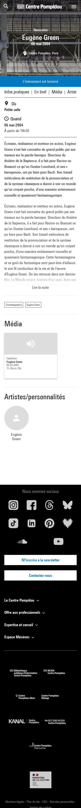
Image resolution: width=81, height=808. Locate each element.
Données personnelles (62, 801)
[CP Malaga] (53, 700)
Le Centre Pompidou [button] (19, 600)
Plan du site (33, 801)
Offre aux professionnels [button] (22, 612)
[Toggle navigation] (74, 6)
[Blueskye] (68, 506)
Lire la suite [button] (40, 287)
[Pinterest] (50, 524)
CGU (45, 801)
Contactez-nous (40, 575)
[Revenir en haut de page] (71, 798)
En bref (40, 92)
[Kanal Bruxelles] (27, 725)
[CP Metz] (28, 700)
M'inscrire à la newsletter (41, 560)
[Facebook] (31, 506)
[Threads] (50, 506)
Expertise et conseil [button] (19, 624)
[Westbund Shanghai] (58, 725)
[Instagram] (13, 506)
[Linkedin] (31, 524)
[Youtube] (59, 543)
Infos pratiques (16, 92)
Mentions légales (15, 801)
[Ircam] (57, 675)
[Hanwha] (40, 750)
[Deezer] (68, 524)
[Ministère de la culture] (40, 779)
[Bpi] (26, 675)
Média (57, 92)
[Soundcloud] (22, 543)
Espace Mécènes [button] (17, 637)
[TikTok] (13, 524)
